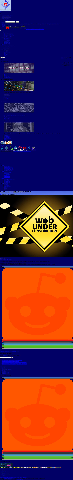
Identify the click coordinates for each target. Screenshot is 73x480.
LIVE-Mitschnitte (7, 95)
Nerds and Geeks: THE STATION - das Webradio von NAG (14, 115)
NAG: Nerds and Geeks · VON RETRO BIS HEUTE (35, 29)
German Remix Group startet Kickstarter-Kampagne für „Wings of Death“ (14, 363)
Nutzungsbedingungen (4, 477)
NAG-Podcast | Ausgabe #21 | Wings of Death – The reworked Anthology (14, 362)
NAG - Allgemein (3, 259)
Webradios (57, 23)
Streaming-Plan (49, 23)
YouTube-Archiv (7, 96)
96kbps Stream (9, 145)
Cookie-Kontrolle (19, 477)
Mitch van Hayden (3, 258)
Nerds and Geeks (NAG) (8, 478)
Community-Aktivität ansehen (7, 15)
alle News (20, 23)
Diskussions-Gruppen (5, 16)
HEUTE (5, 75)
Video (3, 37)
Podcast (53, 23)
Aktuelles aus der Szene (8, 77)
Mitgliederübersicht (5, 18)
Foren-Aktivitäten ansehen (6, 17)
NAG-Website (9, 259)
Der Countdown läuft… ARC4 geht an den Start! (10, 361)
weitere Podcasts (7, 117)
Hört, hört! (34, 23)
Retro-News (25, 23)
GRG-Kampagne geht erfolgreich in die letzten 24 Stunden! (12, 360)
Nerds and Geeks (5, 49)
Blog (3, 31)
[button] (3, 266)
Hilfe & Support (5, 19)
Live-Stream (39, 23)
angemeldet (5, 355)
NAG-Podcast (6, 116)
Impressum (24, 477)
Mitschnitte (44, 23)
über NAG (6, 135)
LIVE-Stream (6, 94)
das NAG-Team (7, 137)
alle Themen (6, 76)
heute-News (30, 23)
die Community (7, 136)
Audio (3, 44)
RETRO (5, 74)
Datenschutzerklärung (12, 477)
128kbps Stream (2, 145)
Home (1, 194)
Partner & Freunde (7, 138)
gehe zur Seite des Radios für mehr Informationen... (22, 151)
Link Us (5, 139)
